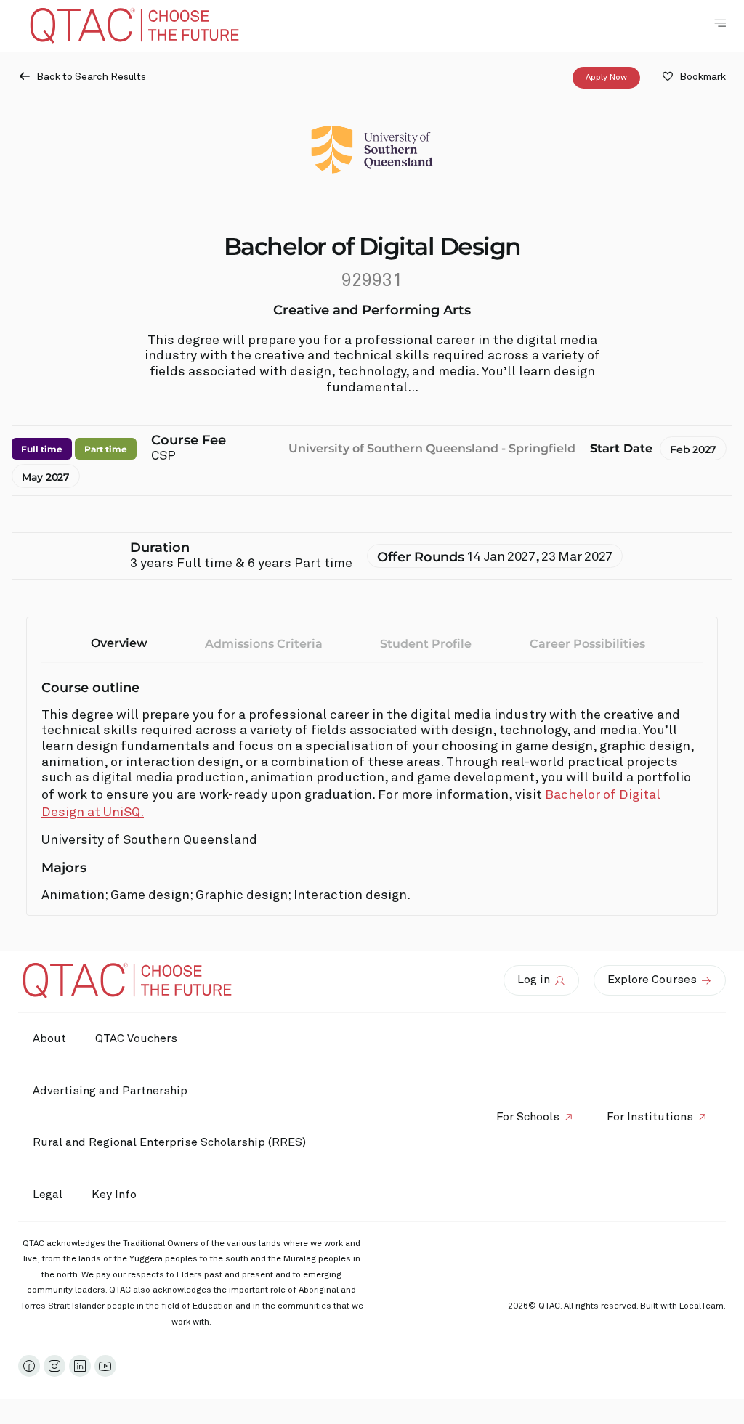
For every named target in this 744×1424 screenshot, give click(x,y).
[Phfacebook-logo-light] (29, 1366)
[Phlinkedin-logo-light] (80, 1366)
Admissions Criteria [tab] (264, 644)
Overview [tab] (119, 643)
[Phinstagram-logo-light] (54, 1366)
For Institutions (650, 1117)
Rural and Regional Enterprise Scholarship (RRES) (169, 1142)
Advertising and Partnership (110, 1091)
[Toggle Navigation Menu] (720, 23)
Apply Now (606, 77)
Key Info (114, 1194)
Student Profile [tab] (426, 644)
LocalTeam (701, 1306)
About (49, 1038)
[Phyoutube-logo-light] (105, 1366)
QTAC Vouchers (136, 1038)
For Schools (527, 1117)
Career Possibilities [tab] (587, 644)
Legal (47, 1194)
